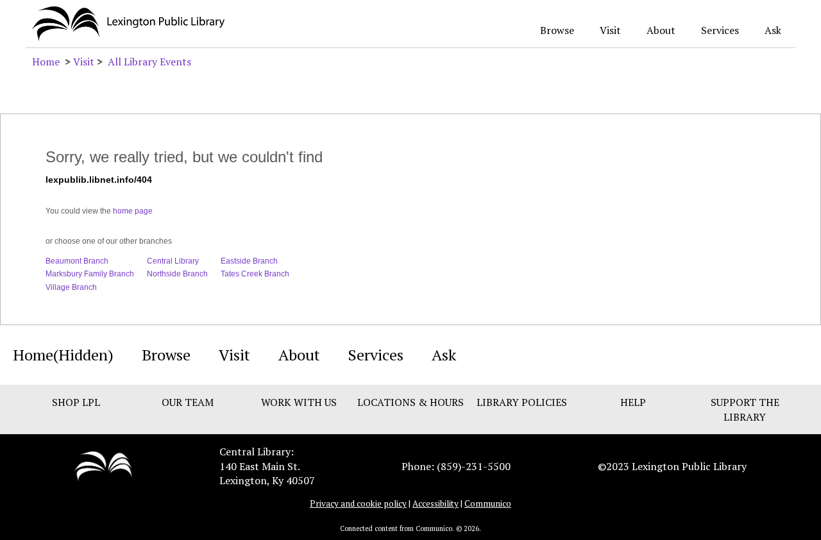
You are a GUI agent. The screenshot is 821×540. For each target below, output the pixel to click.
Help (633, 402)
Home (46, 62)
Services (720, 30)
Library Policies (522, 402)
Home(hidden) (63, 354)
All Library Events (149, 62)
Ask (773, 30)
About (661, 30)
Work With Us (299, 402)
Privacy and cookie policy (358, 503)
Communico (487, 503)
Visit (610, 30)
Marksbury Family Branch (90, 273)
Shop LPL (76, 402)
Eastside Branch (249, 261)
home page (133, 211)
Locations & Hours (410, 402)
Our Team (188, 402)
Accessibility (435, 503)
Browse (557, 30)
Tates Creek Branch (255, 273)
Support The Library (745, 409)
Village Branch (71, 287)
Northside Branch (177, 273)
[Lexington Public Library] (103, 465)
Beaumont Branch (77, 261)
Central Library (173, 261)
